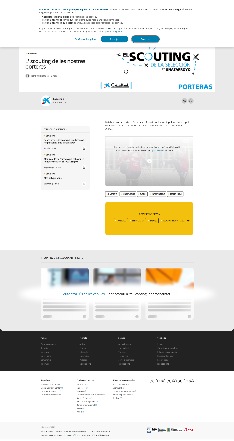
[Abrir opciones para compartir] (184, 101)
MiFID (80, 408)
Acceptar (145, 39)
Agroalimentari (125, 344)
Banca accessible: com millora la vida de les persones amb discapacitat (64, 141)
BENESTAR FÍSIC (129, 194)
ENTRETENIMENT (158, 194)
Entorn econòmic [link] (48, 344)
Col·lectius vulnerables (167, 348)
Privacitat (70, 435)
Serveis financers (126, 360)
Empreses (82, 388)
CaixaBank (58, 98)
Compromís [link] (46, 360)
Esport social (163, 360)
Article (82, 344)
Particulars (82, 384)
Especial (83, 348)
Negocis (81, 391)
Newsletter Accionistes (51, 394)
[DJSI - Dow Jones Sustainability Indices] (176, 431)
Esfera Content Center (52, 388)
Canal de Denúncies (102, 435)
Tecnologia (123, 356)
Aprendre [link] (45, 352)
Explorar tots (85, 364)
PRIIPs (80, 411)
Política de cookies (47, 432)
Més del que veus (53, 178)
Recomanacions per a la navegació (52, 435)
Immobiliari (123, 348)
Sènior (160, 344)
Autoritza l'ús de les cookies (84, 294)
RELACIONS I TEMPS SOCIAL (173, 221)
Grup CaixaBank (121, 384)
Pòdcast (83, 360)
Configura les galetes (86, 39)
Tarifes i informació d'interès (90, 394)
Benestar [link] (45, 348)
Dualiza (117, 398)
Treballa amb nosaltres (124, 391)
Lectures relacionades (55, 129)
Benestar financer (165, 356)
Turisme (122, 352)
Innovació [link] (45, 364)
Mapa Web (95, 432)
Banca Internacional (86, 405)
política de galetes (114, 31)
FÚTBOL (143, 194)
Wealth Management (87, 401)
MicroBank (118, 388)
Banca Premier (84, 398)
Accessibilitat (105, 432)
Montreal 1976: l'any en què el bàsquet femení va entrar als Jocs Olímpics (64, 160)
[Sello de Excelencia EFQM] (168, 431)
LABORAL (153, 221)
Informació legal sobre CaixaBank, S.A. (76, 432)
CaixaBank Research (51, 391)
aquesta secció (157, 150)
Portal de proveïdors (123, 394)
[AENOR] (154, 431)
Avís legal (58, 432)
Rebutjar (114, 39)
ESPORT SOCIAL (176, 194)
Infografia (84, 352)
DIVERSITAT (32, 53)
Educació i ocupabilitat (167, 352)
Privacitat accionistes (85, 435)
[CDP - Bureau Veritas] (189, 431)
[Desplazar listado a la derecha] (188, 220)
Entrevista (84, 356)
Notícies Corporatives (50, 384)
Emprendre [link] (46, 356)
